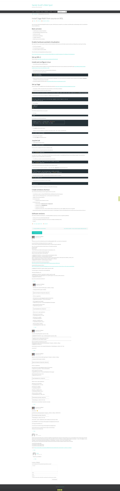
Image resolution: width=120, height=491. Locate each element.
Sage (36, 223)
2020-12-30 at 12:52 (38, 331)
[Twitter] (119, 199)
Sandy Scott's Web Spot (42, 5)
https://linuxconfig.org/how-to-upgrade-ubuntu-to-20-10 (56, 81)
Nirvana (60, 486)
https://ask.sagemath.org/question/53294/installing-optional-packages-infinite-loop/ (46, 263)
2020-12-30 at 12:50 (39, 285)
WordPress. (63, 486)
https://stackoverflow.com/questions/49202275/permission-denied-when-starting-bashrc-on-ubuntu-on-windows (53, 447)
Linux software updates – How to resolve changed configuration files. (75, 228)
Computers (44, 20)
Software (47, 20)
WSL (41, 223)
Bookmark (46, 223)
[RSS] (119, 200)
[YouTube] (119, 197)
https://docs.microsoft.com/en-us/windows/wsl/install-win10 (48, 59)
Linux (34, 223)
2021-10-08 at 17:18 (39, 454)
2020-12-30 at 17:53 (38, 354)
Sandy (34, 20)
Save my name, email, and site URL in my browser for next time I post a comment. (44, 477)
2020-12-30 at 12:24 (38, 237)
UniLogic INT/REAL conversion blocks (40, 228)
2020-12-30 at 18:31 (38, 408)
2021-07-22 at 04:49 (38, 435)
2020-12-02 (39, 20)
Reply (35, 327)
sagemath (38, 223)
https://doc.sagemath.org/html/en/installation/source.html (65, 86)
